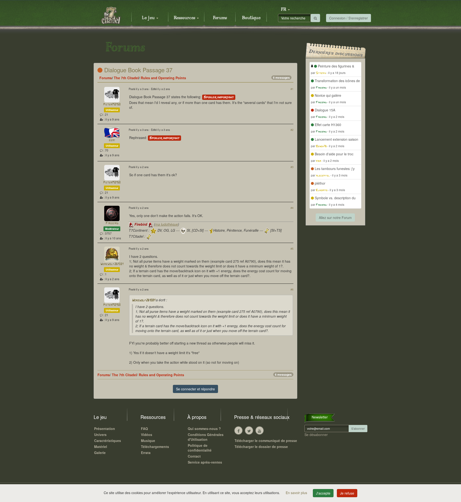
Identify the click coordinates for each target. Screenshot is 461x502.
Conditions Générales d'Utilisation (206, 437)
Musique (148, 440)
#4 (292, 208)
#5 (292, 248)
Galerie (100, 452)
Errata (146, 452)
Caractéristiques (107, 440)
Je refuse (347, 493)
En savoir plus (297, 492)
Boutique (251, 18)
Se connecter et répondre (195, 389)
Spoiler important (219, 97)
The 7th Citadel (126, 77)
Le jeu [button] (149, 18)
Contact (194, 456)
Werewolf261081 (111, 264)
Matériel (100, 446)
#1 (292, 89)
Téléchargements (155, 446)
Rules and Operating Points (163, 77)
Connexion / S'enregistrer (348, 18)
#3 (292, 167)
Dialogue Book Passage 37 (137, 70)
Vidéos (146, 434)
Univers (100, 434)
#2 (292, 130)
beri (112, 140)
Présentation (104, 428)
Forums (220, 18)
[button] (285, 10)
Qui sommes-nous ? (204, 428)
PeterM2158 (112, 104)
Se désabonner (316, 434)
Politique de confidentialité (200, 448)
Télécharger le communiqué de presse (266, 440)
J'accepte (323, 493)
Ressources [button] (185, 18)
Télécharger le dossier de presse (261, 446)
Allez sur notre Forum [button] (335, 217)
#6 (292, 289)
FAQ (144, 428)
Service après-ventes (205, 462)
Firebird (112, 223)
